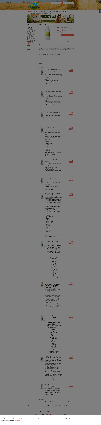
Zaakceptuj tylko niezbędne (5, 420)
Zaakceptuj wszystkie (18, 420)
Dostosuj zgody (12, 420)
